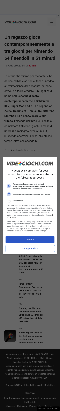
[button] (30, 201)
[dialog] (30, 205)
